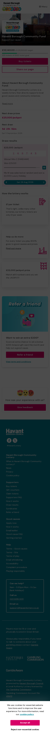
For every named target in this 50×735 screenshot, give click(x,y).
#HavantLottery (14, 446)
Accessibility (12, 563)
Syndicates (11, 508)
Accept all (25, 723)
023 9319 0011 (16, 599)
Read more (7, 103)
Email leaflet (12, 530)
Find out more (13, 248)
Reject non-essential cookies (25, 729)
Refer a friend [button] (25, 354)
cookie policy (27, 714)
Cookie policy (12, 475)
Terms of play (12, 556)
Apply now (11, 523)
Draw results (12, 504)
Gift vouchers (12, 489)
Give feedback (25, 407)
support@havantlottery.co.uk (24, 607)
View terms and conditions (18, 362)
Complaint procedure (16, 567)
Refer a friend (12, 512)
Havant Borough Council (31, 683)
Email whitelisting (14, 559)
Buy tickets (25, 61)
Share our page (25, 69)
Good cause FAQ (14, 534)
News (8, 468)
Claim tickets (12, 493)
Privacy (9, 471)
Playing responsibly (15, 571)
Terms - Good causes (16, 548)
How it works (12, 501)
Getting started (14, 537)
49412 (9, 696)
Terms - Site (12, 552)
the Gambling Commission (18, 689)
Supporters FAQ (14, 497)
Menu (44, 6)
